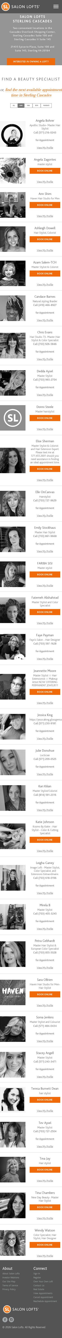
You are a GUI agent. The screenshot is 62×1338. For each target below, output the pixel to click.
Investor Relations (10, 1277)
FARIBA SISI (45, 563)
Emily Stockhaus (45, 528)
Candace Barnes (44, 297)
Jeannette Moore (45, 671)
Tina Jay (45, 1158)
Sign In (36, 1273)
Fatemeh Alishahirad (45, 598)
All (14, 105)
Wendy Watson (45, 1230)
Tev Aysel (45, 1123)
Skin (36, 105)
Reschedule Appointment (45, 1301)
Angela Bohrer (45, 121)
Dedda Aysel (45, 371)
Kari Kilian (44, 786)
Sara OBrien (45, 980)
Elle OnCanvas (44, 492)
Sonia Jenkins (45, 1017)
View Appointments (42, 1293)
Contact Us (38, 1285)
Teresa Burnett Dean (45, 1089)
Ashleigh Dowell (44, 228)
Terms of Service (10, 1285)
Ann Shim (45, 194)
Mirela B (45, 905)
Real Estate (38, 1289)
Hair (21, 105)
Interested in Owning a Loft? (31, 61)
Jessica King (45, 715)
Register (37, 1277)
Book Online (45, 170)
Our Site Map (8, 1281)
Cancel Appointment (43, 1297)
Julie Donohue (44, 751)
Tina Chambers (45, 1193)
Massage (46, 105)
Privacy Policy (9, 1289)
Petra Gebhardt (45, 941)
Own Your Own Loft (43, 1281)
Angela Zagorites (45, 159)
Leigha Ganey (45, 863)
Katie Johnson (45, 822)
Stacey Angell (45, 1053)
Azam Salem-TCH (44, 262)
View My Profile (45, 147)
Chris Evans (44, 332)
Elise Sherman (45, 441)
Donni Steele (45, 407)
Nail (28, 105)
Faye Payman (45, 635)
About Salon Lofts (11, 1273)
